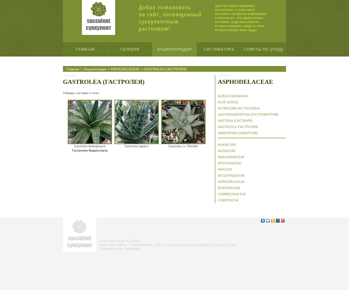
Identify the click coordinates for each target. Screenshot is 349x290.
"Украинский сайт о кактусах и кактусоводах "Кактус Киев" (182, 244)
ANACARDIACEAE (231, 157)
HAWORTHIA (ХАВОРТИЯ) (238, 133)
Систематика (219, 49)
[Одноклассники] (272, 221)
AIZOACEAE (227, 150)
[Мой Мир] (277, 221)
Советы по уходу (263, 49)
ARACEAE (225, 169)
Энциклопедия (174, 49)
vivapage (132, 248)
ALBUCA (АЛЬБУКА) (233, 96)
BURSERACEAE (229, 187)
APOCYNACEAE (229, 163)
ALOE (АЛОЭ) (228, 102)
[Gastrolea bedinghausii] (90, 122)
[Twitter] (267, 221)
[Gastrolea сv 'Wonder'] (183, 122)
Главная (85, 49)
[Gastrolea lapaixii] (136, 122)
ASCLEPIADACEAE (231, 175)
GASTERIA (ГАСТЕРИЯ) (235, 120)
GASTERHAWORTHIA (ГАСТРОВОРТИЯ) (248, 114)
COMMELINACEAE (232, 194)
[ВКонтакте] (262, 221)
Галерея (130, 49)
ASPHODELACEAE (125, 69)
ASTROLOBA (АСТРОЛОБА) (239, 108)
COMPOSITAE (228, 200)
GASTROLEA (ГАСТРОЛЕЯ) (165, 69)
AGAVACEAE (227, 144)
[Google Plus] (282, 221)
